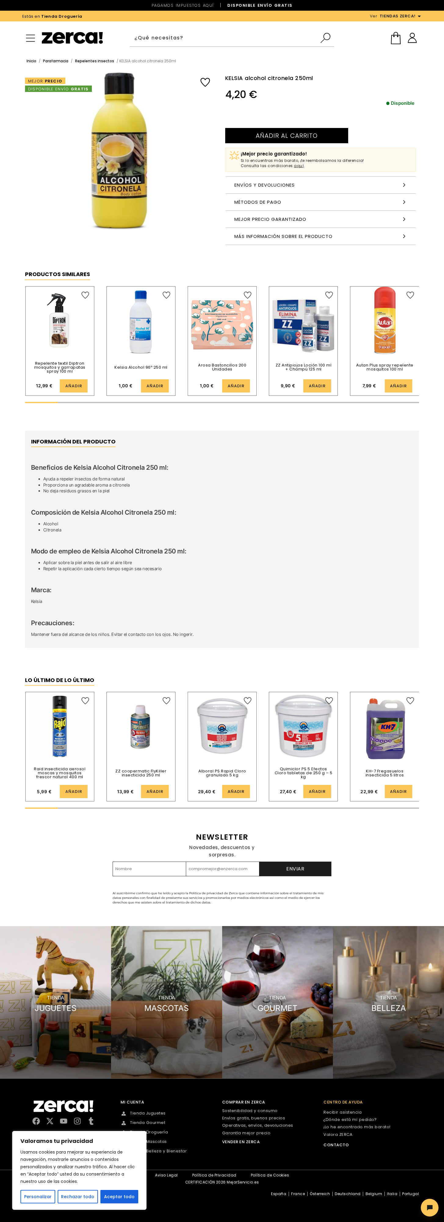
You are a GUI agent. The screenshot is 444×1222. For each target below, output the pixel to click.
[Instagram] (77, 1121)
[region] (79, 1170)
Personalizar (38, 1197)
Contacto (336, 1145)
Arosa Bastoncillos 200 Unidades (222, 367)
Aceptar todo (119, 1197)
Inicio (31, 61)
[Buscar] (327, 38)
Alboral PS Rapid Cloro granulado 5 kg (222, 773)
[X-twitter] (50, 1121)
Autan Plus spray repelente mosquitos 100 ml (384, 367)
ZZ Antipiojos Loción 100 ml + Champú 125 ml (304, 367)
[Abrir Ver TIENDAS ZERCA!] (419, 16)
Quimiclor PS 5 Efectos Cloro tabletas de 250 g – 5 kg (304, 773)
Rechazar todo (77, 1197)
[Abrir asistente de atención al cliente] (430, 1208)
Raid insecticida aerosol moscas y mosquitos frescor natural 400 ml (59, 773)
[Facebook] (36, 1121)
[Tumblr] (91, 1121)
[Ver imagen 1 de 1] (119, 150)
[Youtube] (63, 1121)
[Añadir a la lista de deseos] (205, 82)
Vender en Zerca (241, 1142)
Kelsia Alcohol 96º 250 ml (141, 367)
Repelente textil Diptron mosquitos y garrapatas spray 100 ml (59, 367)
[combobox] (225, 38)
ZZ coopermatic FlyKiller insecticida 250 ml (140, 773)
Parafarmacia (55, 61)
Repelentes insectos (94, 61)
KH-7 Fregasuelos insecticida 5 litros (385, 773)
